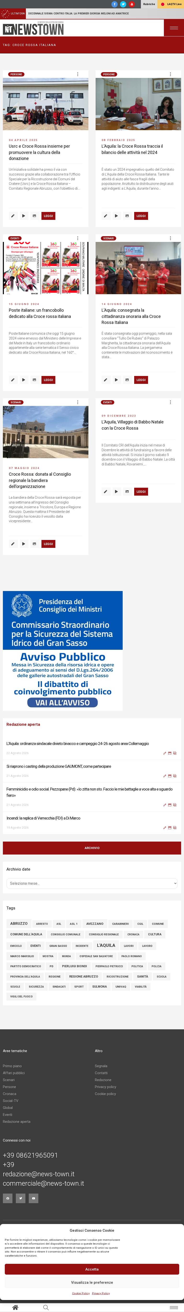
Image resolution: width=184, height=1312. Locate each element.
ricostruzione (117, 976)
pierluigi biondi (74, 966)
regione (55, 976)
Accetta (92, 1269)
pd (51, 966)
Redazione (103, 1080)
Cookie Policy (81, 1293)
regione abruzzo (83, 976)
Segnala (101, 1066)
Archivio (92, 848)
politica (137, 966)
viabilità (141, 986)
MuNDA (66, 956)
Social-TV (10, 1101)
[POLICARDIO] (92, 651)
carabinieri (120, 923)
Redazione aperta (16, 1121)
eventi (35, 946)
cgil (140, 923)
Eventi (15, 238)
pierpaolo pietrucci (109, 966)
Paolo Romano (131, 956)
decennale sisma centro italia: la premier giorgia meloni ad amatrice (78, 13)
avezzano (95, 923)
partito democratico (25, 966)
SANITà (142, 976)
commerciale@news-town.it (43, 1183)
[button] (77, 74)
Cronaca (9, 1094)
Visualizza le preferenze (92, 1282)
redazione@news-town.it (39, 1174)
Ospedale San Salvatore (96, 956)
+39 (8, 1165)
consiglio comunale (65, 934)
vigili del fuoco (21, 996)
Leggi (48, 216)
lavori (128, 946)
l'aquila (106, 945)
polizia (156, 966)
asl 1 (74, 923)
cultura (154, 934)
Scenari (108, 238)
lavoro (147, 946)
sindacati (59, 986)
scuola (162, 976)
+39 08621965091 (30, 1155)
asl (59, 923)
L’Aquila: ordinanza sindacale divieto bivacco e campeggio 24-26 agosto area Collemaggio (77, 743)
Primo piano (12, 1066)
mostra (48, 956)
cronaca (133, 934)
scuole (15, 986)
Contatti (101, 1073)
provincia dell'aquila (25, 976)
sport (79, 986)
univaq (120, 986)
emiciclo (16, 946)
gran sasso (58, 946)
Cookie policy (105, 1094)
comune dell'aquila (26, 934)
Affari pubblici (14, 1073)
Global (8, 1108)
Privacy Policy (101, 1293)
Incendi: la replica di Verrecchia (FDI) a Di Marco (43, 818)
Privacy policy (105, 1087)
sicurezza (36, 986)
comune (158, 923)
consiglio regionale (104, 934)
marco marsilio (22, 956)
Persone (16, 74)
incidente (82, 946)
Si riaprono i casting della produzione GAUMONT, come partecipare (58, 766)
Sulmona (99, 986)
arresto (42, 924)
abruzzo (19, 923)
